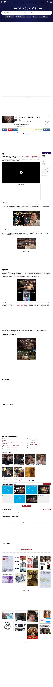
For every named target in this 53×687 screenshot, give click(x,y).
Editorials (36, 2)
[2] (25, 231)
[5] (35, 274)
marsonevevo (44, 175)
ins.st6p (33, 442)
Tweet (16, 129)
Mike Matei (7, 464)
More (42, 2)
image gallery (17, 132)
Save (11, 129)
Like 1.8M (47, 129)
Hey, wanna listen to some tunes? (13, 445)
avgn (43, 167)
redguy (43, 172)
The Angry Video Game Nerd (28, 121)
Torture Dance (19, 276)
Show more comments (26, 549)
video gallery (28, 132)
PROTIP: (4, 132)
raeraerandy (44, 174)
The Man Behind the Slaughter (23, 305)
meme (23, 274)
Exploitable (44, 159)
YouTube (43, 164)
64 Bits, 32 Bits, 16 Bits (30, 465)
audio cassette (47, 170)
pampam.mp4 (44, 173)
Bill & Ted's (47, 205)
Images (29, 16)
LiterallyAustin (26, 124)
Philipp (23, 126)
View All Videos (26, 505)
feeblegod (47, 171)
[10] (8, 331)
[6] (27, 438)
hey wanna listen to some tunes (46, 169)
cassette (45, 168)
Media (29, 2)
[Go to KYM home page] (3, 2)
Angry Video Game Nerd (34, 156)
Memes (35, 16)
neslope (46, 172)
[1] (2, 438)
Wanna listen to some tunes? (12, 447)
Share (5, 129)
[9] (46, 329)
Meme (46, 153)
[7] (6, 304)
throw (48, 168)
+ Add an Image (46, 509)
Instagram (28, 302)
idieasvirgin (44, 176)
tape (43, 171)
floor (45, 171)
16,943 (48, 121)
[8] (26, 306)
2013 (43, 161)
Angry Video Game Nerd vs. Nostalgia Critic (18, 479)
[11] (14, 331)
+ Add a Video (47, 484)
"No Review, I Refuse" (19, 464)
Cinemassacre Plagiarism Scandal (7, 478)
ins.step (33, 440)
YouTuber (27, 156)
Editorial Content (44, 16)
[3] (33, 232)
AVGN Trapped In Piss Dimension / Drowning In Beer (30, 479)
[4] (2, 446)
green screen (23, 306)
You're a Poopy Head (41, 464)
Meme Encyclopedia (18, 2)
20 (47, 122)
